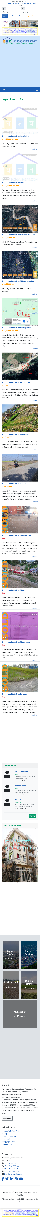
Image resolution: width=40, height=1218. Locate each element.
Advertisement (20, 883)
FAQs (5, 1133)
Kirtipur (6, 178)
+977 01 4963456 (11, 1163)
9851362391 (25, 4)
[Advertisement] (20, 66)
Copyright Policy (9, 1141)
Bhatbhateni (7, 638)
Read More (35, 149)
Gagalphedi (7, 430)
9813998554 (33, 4)
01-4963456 (8, 4)
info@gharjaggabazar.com (14, 1174)
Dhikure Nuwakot (9, 277)
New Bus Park (8, 531)
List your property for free (28, 16)
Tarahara (6, 689)
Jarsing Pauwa (8, 323)
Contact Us (7, 1144)
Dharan (6, 586)
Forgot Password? (14, 16)
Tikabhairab (7, 378)
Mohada (6, 479)
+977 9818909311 (11, 1166)
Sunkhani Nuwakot (9, 230)
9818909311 (17, 4)
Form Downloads (9, 1136)
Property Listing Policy (11, 1131)
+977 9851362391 (11, 1168)
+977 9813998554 (11, 1171)
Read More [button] (7, 1118)
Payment (6, 1139)
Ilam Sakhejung (8, 132)
